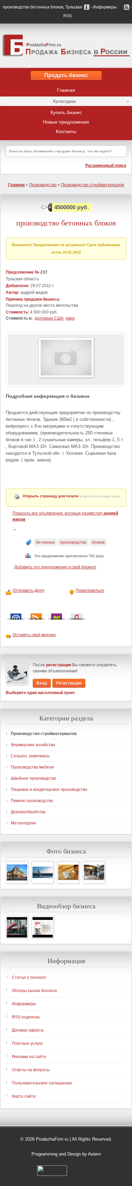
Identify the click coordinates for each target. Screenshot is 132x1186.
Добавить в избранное (56, 615)
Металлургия (23, 823)
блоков (98, 542)
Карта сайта (24, 1096)
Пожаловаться (90, 590)
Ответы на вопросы (31, 1070)
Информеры (24, 1003)
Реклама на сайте (29, 1056)
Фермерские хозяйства (33, 744)
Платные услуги (27, 1043)
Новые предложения (66, 122)
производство (73, 542)
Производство (43, 184)
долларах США (49, 318)
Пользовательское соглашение (42, 1083)
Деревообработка (28, 812)
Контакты (66, 131)
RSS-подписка (26, 1017)
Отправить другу (28, 590)
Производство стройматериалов (92, 184)
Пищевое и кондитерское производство (49, 789)
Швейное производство (33, 778)
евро (70, 318)
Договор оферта (27, 1030)
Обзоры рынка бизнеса (34, 990)
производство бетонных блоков (66, 222)
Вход (42, 683)
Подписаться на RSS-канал (36, 615)
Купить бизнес (66, 112)
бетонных (45, 542)
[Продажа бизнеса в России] (66, 45)
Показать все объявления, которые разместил (65, 516)
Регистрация (69, 683)
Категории (38, 102)
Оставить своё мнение (34, 634)
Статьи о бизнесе (29, 977)
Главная (66, 90)
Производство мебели (32, 767)
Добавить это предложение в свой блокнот (55, 567)
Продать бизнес (66, 75)
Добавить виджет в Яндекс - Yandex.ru (77, 615)
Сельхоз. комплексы (30, 756)
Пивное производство (32, 800)
